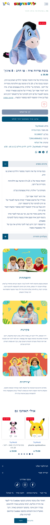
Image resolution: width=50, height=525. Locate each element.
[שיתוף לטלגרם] (43, 152)
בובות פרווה (36, 130)
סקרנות (25, 329)
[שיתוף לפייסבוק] (47, 152)
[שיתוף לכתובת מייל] (40, 152)
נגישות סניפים (32, 493)
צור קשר (43, 493)
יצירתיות (25, 382)
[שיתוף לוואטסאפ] (36, 152)
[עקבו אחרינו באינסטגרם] (25, 484)
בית (47, 11)
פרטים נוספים (8, 98)
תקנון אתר (20, 493)
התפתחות (25, 277)
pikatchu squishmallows (37, 445)
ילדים (29, 147)
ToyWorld (39, 126)
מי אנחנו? (9, 493)
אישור (20, 521)
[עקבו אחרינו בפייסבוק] (32, 484)
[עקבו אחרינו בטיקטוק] (17, 484)
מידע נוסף (30, 521)
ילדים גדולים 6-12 (19, 147)
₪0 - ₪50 (7, 147)
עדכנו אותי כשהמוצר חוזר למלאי (25, 119)
